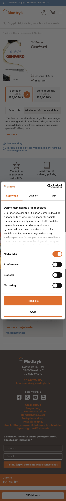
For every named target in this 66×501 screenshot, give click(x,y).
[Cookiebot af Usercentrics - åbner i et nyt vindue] (47, 186)
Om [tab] (54, 195)
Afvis (33, 311)
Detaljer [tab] (33, 195)
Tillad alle (33, 300)
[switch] (57, 264)
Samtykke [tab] (12, 195)
